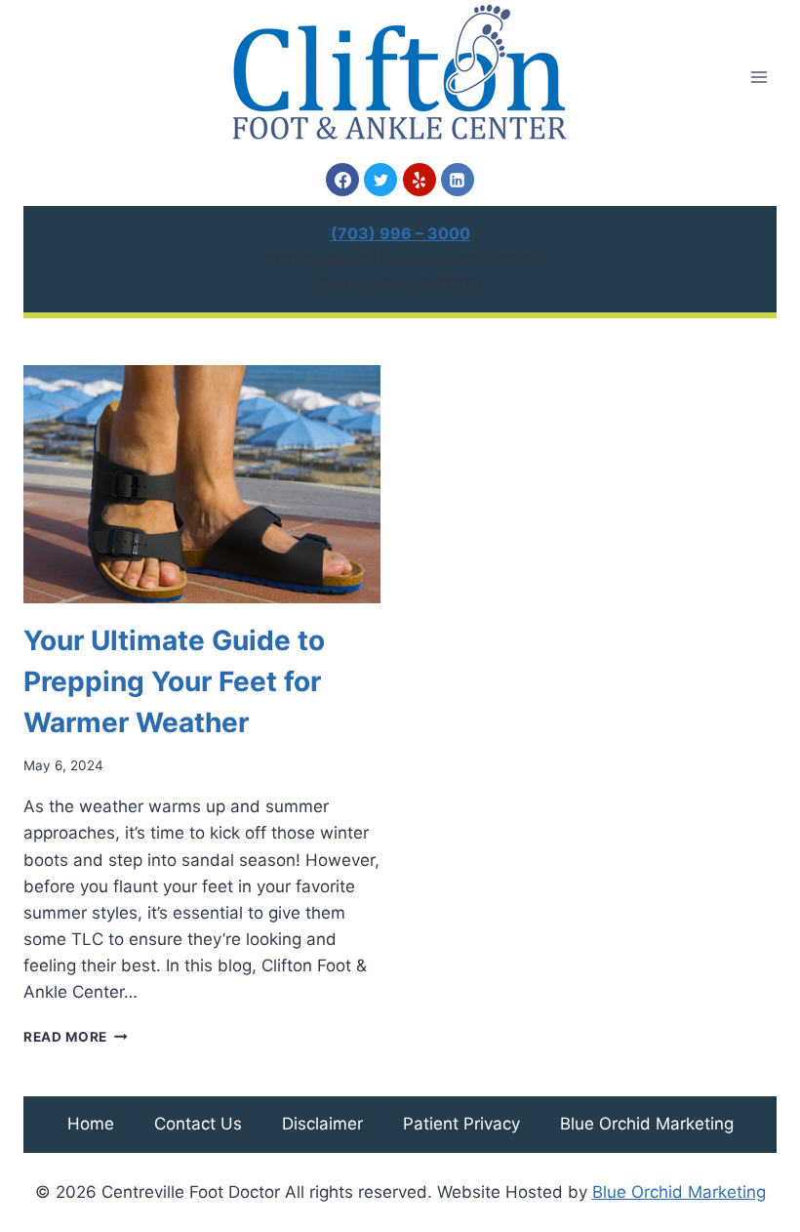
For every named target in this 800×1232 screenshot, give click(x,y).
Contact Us (198, 1123)
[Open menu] (758, 77)
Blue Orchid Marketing (647, 1123)
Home (90, 1123)
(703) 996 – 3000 (400, 233)
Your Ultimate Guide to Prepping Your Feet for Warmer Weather (174, 681)
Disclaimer (322, 1123)
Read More (75, 1037)
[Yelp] (419, 179)
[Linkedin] (457, 179)
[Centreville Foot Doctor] (400, 72)
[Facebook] (342, 179)
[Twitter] (380, 179)
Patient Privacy (461, 1123)
